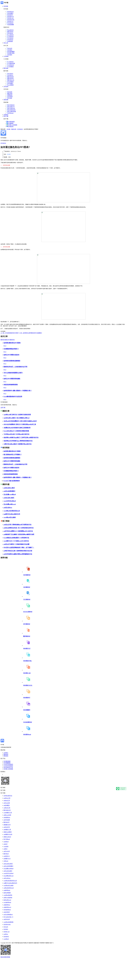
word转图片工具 (8, 812)
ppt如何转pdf (7, 890)
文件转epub (10, 113)
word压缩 (6, 846)
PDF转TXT (10, 21)
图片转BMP (11, 76)
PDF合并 (10, 48)
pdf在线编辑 (11, 24)
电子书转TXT (11, 106)
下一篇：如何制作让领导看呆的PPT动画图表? (30, 332)
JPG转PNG (10, 75)
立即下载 (3, 407)
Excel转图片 (11, 85)
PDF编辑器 (10, 123)
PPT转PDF (10, 33)
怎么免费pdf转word (8, 875)
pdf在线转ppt (7, 817)
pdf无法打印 (7, 827)
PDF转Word (11, 11)
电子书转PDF (11, 105)
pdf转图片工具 (7, 829)
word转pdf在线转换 (8, 922)
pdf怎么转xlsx (7, 878)
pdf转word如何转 (8, 897)
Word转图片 (11, 81)
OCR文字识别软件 (8, 764)
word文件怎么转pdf (8, 873)
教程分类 (13, 129)
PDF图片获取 (11, 53)
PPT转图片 (10, 83)
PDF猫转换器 (11, 121)
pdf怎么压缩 (7, 803)
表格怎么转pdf (7, 836)
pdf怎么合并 (7, 851)
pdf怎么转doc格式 (8, 863)
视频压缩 (10, 95)
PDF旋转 (10, 54)
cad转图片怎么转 (8, 834)
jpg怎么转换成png (8, 914)
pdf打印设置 (7, 819)
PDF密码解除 (11, 51)
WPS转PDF (10, 23)
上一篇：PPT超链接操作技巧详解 (9, 332)
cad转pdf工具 (7, 807)
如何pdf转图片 (7, 892)
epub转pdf (6, 841)
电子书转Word (11, 108)
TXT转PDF (10, 38)
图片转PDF (10, 31)
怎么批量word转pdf (8, 868)
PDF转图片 (10, 13)
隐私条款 (6, 755)
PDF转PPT (10, 14)
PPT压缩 (10, 98)
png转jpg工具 (7, 798)
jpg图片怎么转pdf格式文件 (10, 883)
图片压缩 (10, 93)
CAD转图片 (11, 66)
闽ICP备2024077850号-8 (60, 942)
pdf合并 (5, 844)
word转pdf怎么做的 (8, 885)
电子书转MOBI (11, 109)
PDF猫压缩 (10, 126)
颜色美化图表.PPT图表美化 (8, 339)
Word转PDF (11, 30)
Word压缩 (10, 96)
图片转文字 (6, 822)
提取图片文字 (7, 824)
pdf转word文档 (7, 815)
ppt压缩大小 (7, 856)
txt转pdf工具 (7, 800)
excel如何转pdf (7, 902)
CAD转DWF (11, 65)
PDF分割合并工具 (8, 767)
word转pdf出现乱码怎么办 (10, 880)
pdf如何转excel (7, 907)
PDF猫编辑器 (7, 762)
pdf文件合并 (7, 919)
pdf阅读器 (10, 41)
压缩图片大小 (7, 858)
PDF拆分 (10, 50)
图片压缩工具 (7, 810)
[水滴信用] (121, 789)
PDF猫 (8, 129)
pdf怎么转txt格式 (8, 871)
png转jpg (6, 934)
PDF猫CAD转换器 (12, 124)
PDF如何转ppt (7, 909)
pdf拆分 (5, 848)
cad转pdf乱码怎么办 (9, 887)
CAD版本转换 (11, 63)
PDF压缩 (10, 91)
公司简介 (6, 752)
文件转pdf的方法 (8, 795)
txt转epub (6, 861)
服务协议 (6, 754)
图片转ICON (11, 80)
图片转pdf (6, 853)
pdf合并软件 (7, 912)
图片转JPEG (11, 78)
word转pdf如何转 (8, 895)
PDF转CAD (11, 18)
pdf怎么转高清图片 (8, 866)
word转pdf (6, 939)
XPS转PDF (10, 39)
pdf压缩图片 (7, 805)
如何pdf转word (7, 900)
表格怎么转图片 (8, 832)
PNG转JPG (10, 73)
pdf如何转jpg (7, 904)
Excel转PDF (11, 34)
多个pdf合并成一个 (8, 917)
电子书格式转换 (12, 111)
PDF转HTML (11, 19)
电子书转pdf (7, 839)
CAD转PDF (11, 36)
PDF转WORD (7, 924)
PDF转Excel (11, 16)
